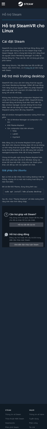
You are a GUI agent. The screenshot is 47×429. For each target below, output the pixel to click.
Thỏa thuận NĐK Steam (14, 419)
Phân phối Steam (12, 427)
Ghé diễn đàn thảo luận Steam (26, 245)
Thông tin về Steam (13, 414)
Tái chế (32, 427)
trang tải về (29, 68)
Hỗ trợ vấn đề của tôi (26, 225)
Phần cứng (33, 423)
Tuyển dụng (34, 419)
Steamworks (10, 423)
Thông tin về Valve (36, 414)
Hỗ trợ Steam (11, 14)
